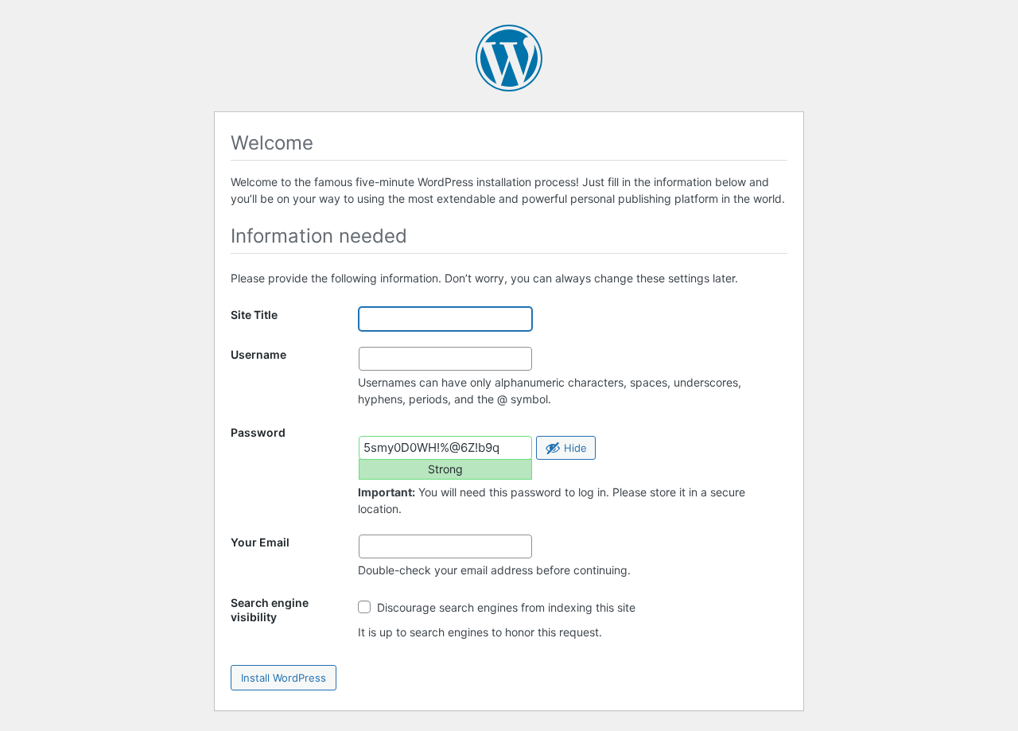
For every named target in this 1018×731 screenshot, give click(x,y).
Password (258, 432)
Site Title (254, 314)
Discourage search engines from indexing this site (504, 607)
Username (258, 354)
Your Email (260, 542)
